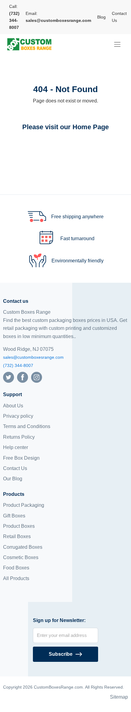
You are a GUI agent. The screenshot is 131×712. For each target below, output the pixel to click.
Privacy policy (18, 416)
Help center (15, 447)
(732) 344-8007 (18, 365)
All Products (16, 578)
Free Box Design (21, 458)
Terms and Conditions (26, 426)
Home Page (91, 127)
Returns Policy (19, 437)
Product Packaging (23, 505)
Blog (101, 17)
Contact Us (119, 17)
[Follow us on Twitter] (8, 376)
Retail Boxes (17, 536)
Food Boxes (16, 567)
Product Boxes (19, 526)
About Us (13, 405)
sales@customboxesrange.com (33, 357)
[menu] (117, 44)
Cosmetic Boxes (20, 557)
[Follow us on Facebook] (22, 376)
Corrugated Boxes (22, 547)
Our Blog (12, 478)
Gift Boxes (14, 515)
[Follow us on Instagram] (36, 376)
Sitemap (119, 697)
